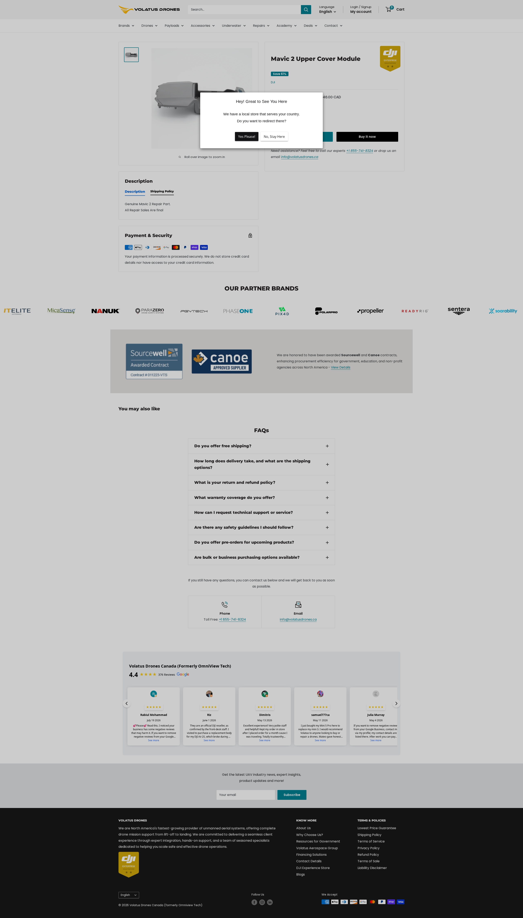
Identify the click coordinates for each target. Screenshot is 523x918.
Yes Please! (246, 136)
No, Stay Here (274, 136)
